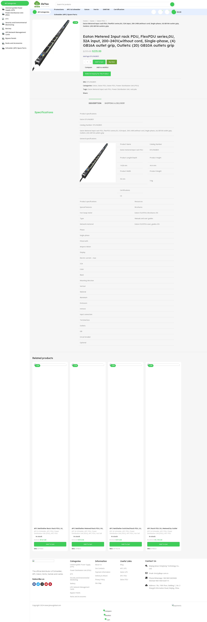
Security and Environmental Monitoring (79, 579)
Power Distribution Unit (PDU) (127, 85)
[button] (50, 544)
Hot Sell (99, 533)
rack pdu (133, 89)
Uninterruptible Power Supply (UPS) (80, 566)
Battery (72, 583)
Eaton (92, 21)
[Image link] (43, 563)
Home (85, 21)
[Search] (172, 4)
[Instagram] (42, 584)
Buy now (112, 62)
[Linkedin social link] (97, 93)
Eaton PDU (101, 21)
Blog (121, 565)
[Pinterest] (50, 584)
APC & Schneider (40, 531)
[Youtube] (46, 584)
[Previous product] (84, 31)
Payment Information (102, 572)
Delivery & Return (101, 576)
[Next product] (89, 31)
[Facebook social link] (89, 93)
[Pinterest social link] (94, 93)
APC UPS (123, 568)
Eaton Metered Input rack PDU (99, 89)
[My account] (153, 12)
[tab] (95, 102)
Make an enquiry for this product (97, 74)
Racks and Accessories (78, 597)
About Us (98, 565)
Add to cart (99, 62)
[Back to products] (87, 31)
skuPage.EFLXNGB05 (91, 56)
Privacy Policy (100, 579)
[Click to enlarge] (36, 67)
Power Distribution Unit (121, 89)
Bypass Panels (75, 593)
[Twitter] (38, 584)
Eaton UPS (124, 572)
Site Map (98, 583)
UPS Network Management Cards (79, 588)
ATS (71, 574)
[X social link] (92, 93)
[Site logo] (41, 4)
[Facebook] (34, 584)
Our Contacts (100, 568)
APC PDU (50, 531)
